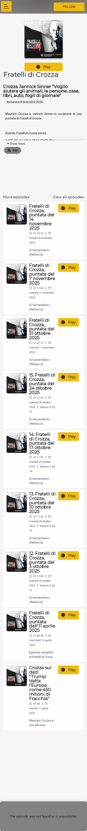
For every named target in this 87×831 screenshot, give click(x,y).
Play (47, 67)
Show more (17, 143)
